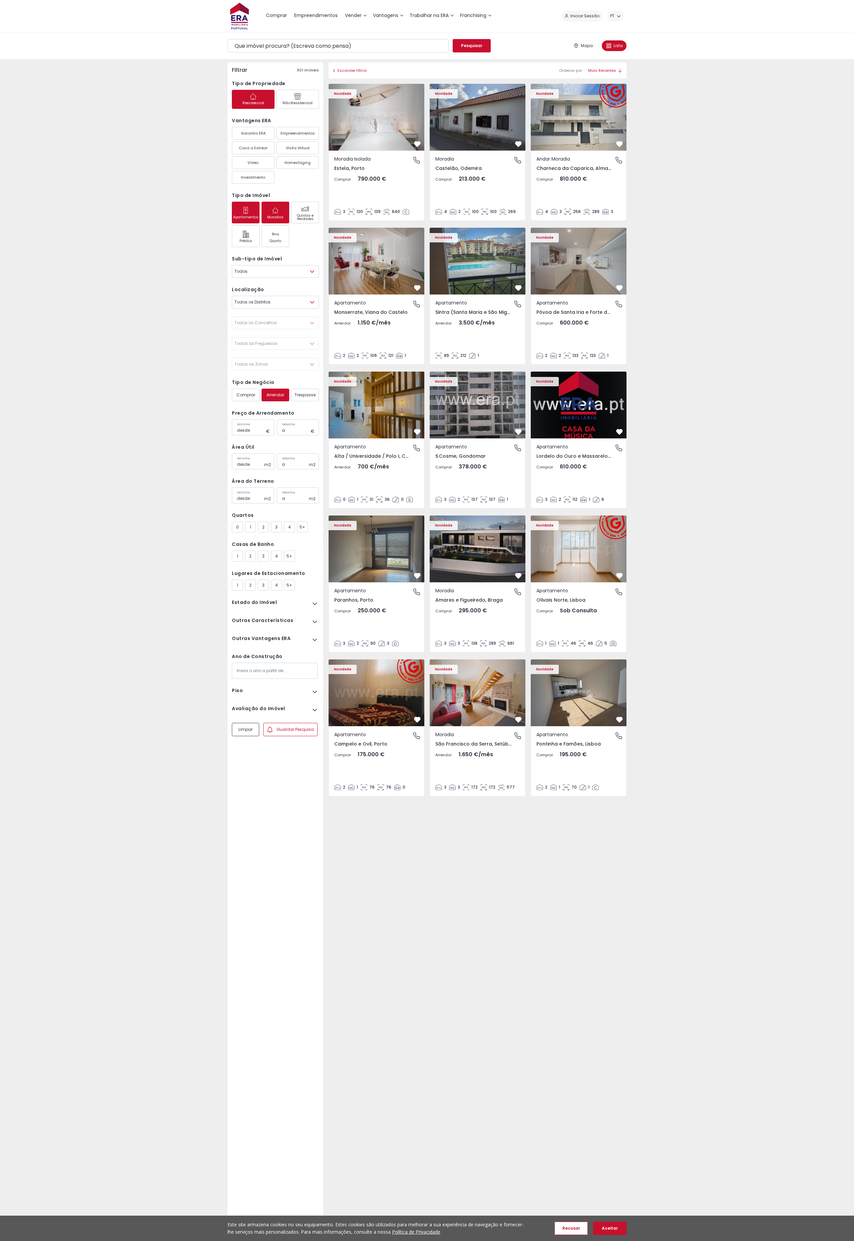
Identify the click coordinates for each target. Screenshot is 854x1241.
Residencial (253, 103)
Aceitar (610, 1228)
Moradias (275, 217)
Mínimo (243, 424)
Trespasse (305, 395)
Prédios (246, 240)
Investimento (253, 177)
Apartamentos (246, 217)
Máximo (288, 424)
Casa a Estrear (253, 148)
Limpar (246, 729)
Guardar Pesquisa (295, 729)
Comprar (246, 395)
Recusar (571, 1228)
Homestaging (298, 162)
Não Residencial (297, 103)
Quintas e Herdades (305, 217)
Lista (618, 45)
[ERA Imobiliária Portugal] (239, 16)
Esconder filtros (352, 70)
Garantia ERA (253, 133)
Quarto (275, 240)
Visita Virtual (298, 148)
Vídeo (253, 162)
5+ (302, 527)
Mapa (587, 45)
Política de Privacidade (416, 1232)
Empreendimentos (298, 133)
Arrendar (275, 395)
